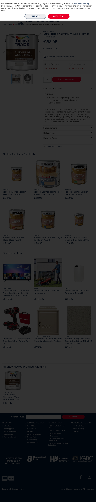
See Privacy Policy (81, 3)
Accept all (59, 16)
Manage (35, 16)
